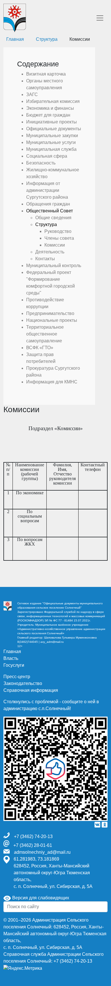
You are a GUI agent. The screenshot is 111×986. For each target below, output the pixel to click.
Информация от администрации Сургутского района (47, 190)
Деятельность (49, 251)
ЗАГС (32, 94)
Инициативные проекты (51, 121)
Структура (46, 39)
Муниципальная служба (51, 149)
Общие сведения (53, 217)
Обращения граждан (48, 204)
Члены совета (59, 238)
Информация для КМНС (51, 381)
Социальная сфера (46, 156)
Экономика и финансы (50, 108)
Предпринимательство (50, 313)
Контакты (45, 258)
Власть (10, 658)
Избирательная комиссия (53, 101)
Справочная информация (30, 690)
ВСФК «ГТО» (39, 347)
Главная (12, 651)
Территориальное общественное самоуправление (45, 334)
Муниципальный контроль (53, 265)
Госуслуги (13, 665)
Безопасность (41, 162)
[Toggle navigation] (100, 18)
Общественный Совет (49, 210)
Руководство (57, 231)
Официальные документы (53, 128)
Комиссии (54, 245)
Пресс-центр (16, 676)
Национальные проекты (51, 320)
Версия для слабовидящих (40, 897)
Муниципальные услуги (51, 142)
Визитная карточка (46, 74)
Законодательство (22, 683)
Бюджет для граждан (48, 115)
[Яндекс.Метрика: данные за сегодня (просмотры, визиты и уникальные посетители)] (22, 968)
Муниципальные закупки (52, 135)
